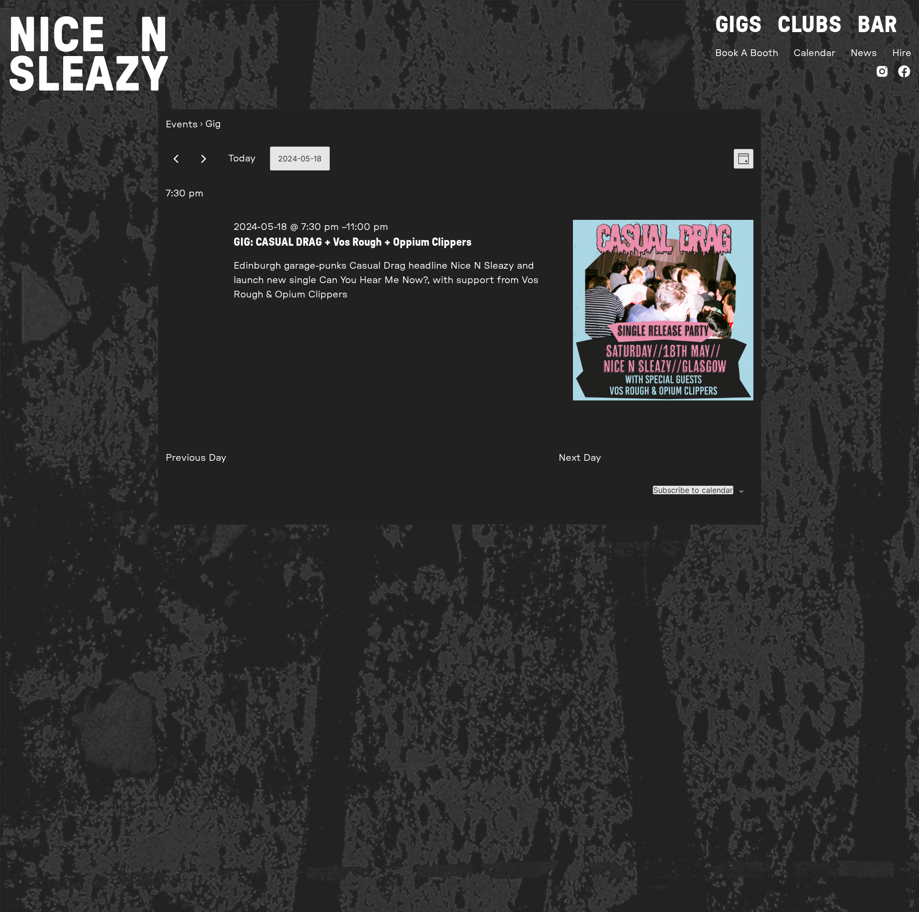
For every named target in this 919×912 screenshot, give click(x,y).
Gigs (738, 24)
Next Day (580, 458)
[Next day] (203, 159)
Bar (877, 24)
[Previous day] (176, 159)
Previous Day (196, 458)
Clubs (809, 24)
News (864, 53)
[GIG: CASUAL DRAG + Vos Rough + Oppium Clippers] (663, 312)
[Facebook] (904, 73)
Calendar (814, 53)
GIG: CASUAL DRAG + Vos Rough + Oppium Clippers (352, 242)
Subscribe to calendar (693, 490)
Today (242, 158)
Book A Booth (746, 53)
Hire (901, 53)
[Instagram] (882, 73)
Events (182, 124)
